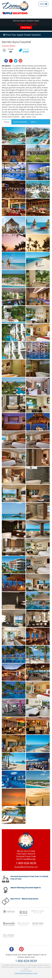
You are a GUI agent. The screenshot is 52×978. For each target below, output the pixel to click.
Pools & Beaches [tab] (20, 122)
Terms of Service (26, 971)
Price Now (26, 27)
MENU (44, 4)
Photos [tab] (6, 122)
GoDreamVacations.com (26, 973)
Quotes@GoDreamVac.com (26, 867)
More (33, 122)
